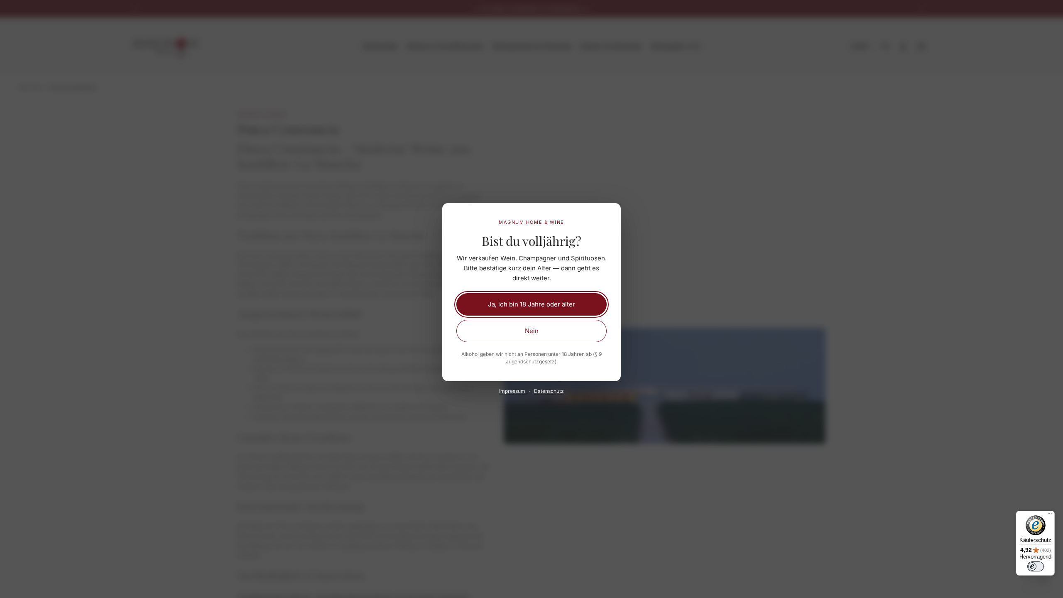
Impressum (512, 391)
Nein (532, 331)
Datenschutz (549, 391)
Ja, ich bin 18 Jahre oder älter (531, 304)
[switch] (1035, 566)
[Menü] (1050, 516)
